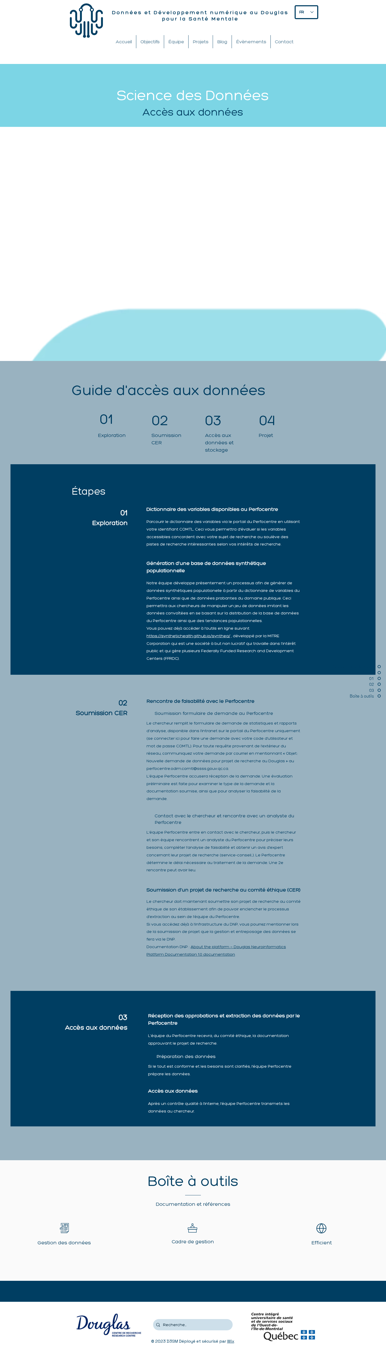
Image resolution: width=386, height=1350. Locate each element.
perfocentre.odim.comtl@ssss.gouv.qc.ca (187, 768)
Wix (230, 1341)
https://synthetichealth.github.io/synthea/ (188, 635)
